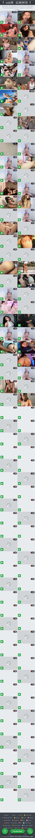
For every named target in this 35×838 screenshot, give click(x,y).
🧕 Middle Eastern (7, 817)
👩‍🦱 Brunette (7, 820)
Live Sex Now (17, 831)
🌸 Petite (28, 820)
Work (16, 836)
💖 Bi (20, 823)
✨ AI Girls (17, 828)
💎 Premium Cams (27, 825)
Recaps (20, 836)
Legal (31, 836)
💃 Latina (19, 815)
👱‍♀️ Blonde (30, 817)
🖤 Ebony (13, 815)
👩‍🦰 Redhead (15, 820)
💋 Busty (6, 823)
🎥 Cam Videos (27, 830)
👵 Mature (17, 817)
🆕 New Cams (27, 823)
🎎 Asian (6, 815)
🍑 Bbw (22, 820)
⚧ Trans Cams (16, 825)
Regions (12, 836)
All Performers (26, 836)
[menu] (5, 831)
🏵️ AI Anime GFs (26, 828)
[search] (30, 831)
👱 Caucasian (27, 815)
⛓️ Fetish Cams (8, 828)
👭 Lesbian (14, 823)
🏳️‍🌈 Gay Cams (6, 825)
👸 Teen (23, 817)
